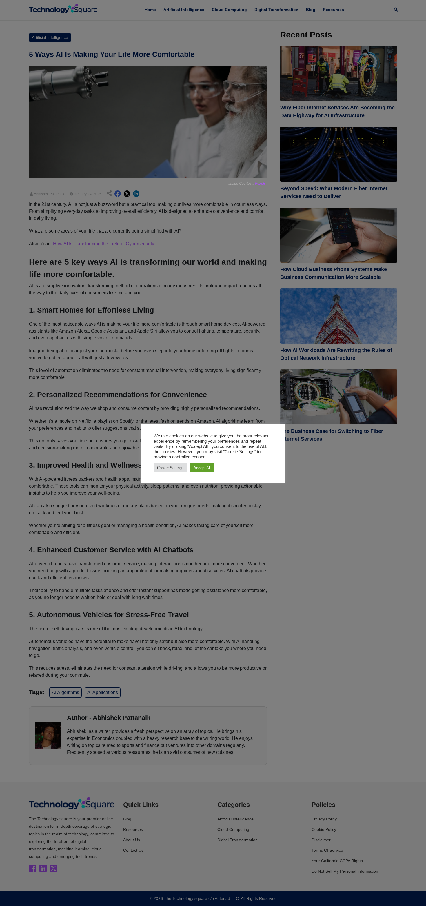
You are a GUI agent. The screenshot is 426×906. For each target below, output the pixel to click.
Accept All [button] (202, 468)
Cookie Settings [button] (170, 468)
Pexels (260, 183)
